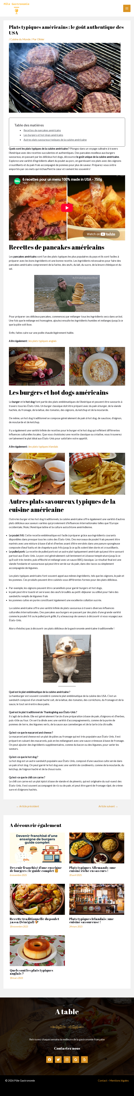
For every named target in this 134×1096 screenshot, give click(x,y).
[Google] (75, 1059)
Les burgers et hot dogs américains (43, 135)
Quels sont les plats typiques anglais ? (31, 972)
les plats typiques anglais (43, 340)
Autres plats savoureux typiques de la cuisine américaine (55, 139)
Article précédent (27, 806)
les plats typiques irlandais (43, 446)
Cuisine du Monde (20, 39)
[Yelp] (84, 1059)
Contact (102, 1080)
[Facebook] (49, 1059)
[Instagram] (67, 1059)
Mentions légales (119, 1080)
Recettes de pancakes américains (42, 130)
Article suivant (108, 806)
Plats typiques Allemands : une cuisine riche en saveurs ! (92, 869)
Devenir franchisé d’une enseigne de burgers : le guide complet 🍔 (36, 869)
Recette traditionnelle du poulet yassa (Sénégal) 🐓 (34, 920)
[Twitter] (58, 1059)
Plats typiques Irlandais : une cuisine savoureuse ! (91, 920)
